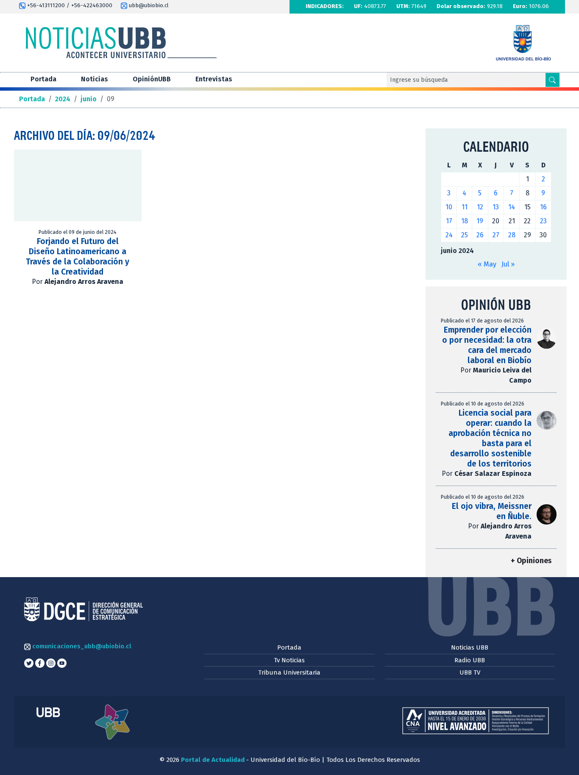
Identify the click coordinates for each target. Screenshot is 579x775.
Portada (43, 79)
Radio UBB (469, 660)
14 (511, 207)
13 (496, 207)
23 (543, 221)
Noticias (94, 79)
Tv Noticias (289, 660)
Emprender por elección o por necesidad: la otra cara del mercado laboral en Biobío (487, 345)
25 (464, 235)
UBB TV (469, 672)
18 (464, 221)
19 (479, 221)
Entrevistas (213, 79)
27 (496, 235)
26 (480, 235)
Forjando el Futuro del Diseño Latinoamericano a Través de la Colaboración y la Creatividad (77, 256)
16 (543, 207)
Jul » (508, 264)
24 (449, 235)
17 (449, 221)
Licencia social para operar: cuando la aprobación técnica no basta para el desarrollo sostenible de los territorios (490, 438)
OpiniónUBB (152, 79)
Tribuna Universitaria (289, 672)
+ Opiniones (531, 560)
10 (448, 207)
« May (487, 264)
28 (511, 235)
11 (465, 207)
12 (480, 207)
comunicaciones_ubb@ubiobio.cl (81, 646)
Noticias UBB (469, 647)
